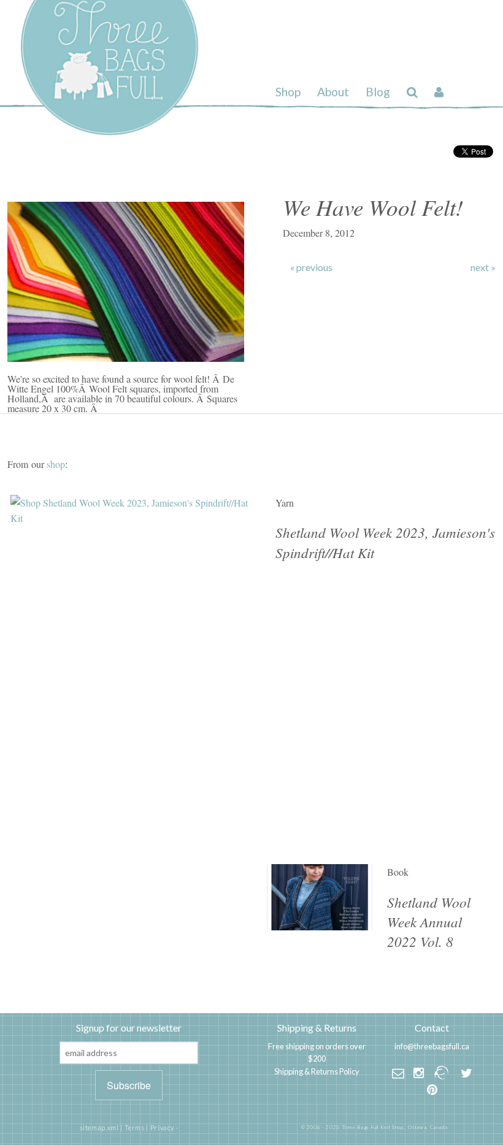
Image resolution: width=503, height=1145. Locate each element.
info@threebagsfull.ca (431, 1046)
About (333, 92)
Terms (135, 1128)
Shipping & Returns (316, 1027)
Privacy (162, 1128)
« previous (311, 267)
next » (483, 267)
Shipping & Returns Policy (316, 1071)
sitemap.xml (99, 1128)
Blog (378, 92)
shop (56, 464)
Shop (288, 92)
